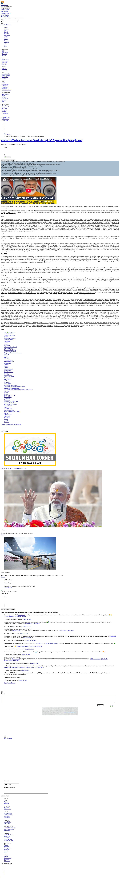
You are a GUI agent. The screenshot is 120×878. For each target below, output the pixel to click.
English (6, 27)
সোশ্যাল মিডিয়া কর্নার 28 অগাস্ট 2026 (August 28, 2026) (14, 468)
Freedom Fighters (8, 360)
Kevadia (6, 392)
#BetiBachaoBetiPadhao (52, 643)
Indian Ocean (7, 379)
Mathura (6, 367)
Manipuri (6, 42)
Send (7, 796)
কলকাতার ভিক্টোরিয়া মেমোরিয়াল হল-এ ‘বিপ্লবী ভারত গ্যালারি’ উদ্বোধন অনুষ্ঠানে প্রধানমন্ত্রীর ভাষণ (41, 140)
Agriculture (7, 416)
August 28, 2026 (27, 619)
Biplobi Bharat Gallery (10, 338)
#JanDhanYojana (8, 667)
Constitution (7, 398)
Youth (5, 380)
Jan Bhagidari (7, 383)
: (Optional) (9, 787)
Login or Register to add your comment (11, 424)
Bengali (6, 32)
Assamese (6, 40)
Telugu (6, 36)
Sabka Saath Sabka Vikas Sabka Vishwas (14, 386)
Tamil (5, 38)
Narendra (5, 9)
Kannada (6, 33)
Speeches (6, 422)
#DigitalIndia (112, 636)
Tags (5, 332)
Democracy (7, 400)
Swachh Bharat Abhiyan (10, 404)
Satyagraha (7, 345)
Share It (3, 694)
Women (6, 419)
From (2, 19)
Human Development (9, 335)
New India (6, 358)
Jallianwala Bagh (8, 348)
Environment (7, 370)
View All (3, 534)
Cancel (3, 796)
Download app (4, 5)
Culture (6, 342)
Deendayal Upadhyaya (10, 350)
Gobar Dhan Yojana (9, 376)
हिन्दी (5, 30)
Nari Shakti (7, 417)
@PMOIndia (104, 659)
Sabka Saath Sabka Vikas (10, 385)
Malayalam (7, 35)
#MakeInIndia (62, 630)
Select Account (8, 738)
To (1, 21)
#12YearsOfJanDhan (95, 659)
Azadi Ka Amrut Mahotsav (11, 401)
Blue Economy (8, 378)
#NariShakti (39, 643)
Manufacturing (8, 414)
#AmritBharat (28, 623)
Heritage (6, 344)
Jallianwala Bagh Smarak (10, 347)
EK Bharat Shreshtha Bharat (11, 388)
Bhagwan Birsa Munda (10, 351)
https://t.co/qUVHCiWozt (37, 667)
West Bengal (7, 341)
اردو (5, 45)
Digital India (7, 407)
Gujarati (6, 29)
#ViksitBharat (7, 616)
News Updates (8, 134)
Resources (6, 391)
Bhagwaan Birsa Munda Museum (12, 353)
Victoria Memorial (8, 339)
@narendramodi (21, 615)
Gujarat (6, 394)
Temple (6, 355)
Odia (5, 43)
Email (6, 781)
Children (6, 420)
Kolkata (6, 336)
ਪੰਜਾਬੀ (5, 46)
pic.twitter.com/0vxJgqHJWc (11, 660)
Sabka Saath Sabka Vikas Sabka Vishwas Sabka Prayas (18, 389)
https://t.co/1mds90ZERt (35, 646)
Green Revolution (8, 372)
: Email (7, 784)
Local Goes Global (9, 410)
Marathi (6, 39)
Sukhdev (6, 364)
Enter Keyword (5, 18)
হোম (5, 133)
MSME (6, 413)
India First (6, 357)
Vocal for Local (8, 408)
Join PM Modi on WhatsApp (8, 160)
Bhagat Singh (7, 363)
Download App (8, 587)
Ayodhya (6, 354)
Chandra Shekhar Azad (10, 402)
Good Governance (8, 333)
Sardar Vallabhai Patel (9, 395)
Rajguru (6, 366)
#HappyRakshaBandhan (22, 646)
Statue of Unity (8, 397)
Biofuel (6, 373)
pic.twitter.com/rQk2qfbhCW (18, 616)
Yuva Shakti (7, 382)
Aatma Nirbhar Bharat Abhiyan (12, 411)
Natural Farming (8, 375)
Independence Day (9, 361)
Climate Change (8, 405)
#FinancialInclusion (18, 667)
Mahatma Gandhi (8, 369)
